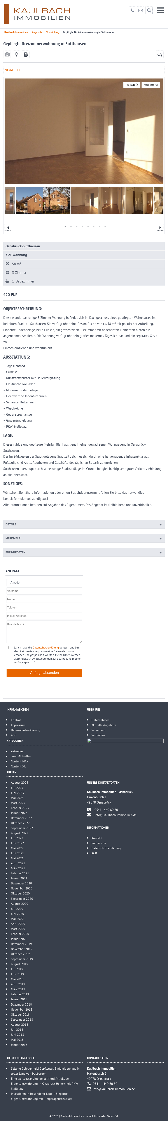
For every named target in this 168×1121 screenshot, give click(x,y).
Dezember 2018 (21, 1004)
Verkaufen (98, 730)
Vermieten (98, 735)
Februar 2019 (20, 994)
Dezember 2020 (21, 883)
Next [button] (160, 227)
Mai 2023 (17, 798)
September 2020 (22, 898)
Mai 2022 (17, 848)
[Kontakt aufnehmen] (159, 54)
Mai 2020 (17, 919)
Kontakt (16, 720)
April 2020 (18, 924)
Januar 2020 (19, 939)
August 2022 (19, 833)
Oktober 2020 (20, 893)
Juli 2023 (17, 788)
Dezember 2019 (21, 944)
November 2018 (21, 1009)
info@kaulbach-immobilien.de (115, 815)
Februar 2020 (20, 934)
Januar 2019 (19, 999)
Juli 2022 (17, 838)
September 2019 (22, 959)
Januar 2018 (19, 1045)
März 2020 (18, 929)
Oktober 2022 (20, 823)
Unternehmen (100, 720)
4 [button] (80, 227)
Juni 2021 (17, 853)
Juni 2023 (17, 793)
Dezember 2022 (21, 818)
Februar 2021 (20, 873)
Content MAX (19, 761)
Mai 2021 (17, 858)
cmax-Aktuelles (21, 756)
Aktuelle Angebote (103, 725)
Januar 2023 (19, 813)
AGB (13, 735)
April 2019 (18, 984)
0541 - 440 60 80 (106, 810)
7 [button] (97, 227)
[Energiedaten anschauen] (16, 54)
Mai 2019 (17, 979)
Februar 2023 (20, 808)
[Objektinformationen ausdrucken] (25, 54)
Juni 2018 (17, 1034)
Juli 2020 (17, 909)
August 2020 (19, 903)
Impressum (18, 725)
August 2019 (19, 964)
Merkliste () (151, 84)
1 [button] (63, 227)
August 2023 (19, 782)
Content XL (18, 766)
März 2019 (18, 989)
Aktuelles (17, 751)
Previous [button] (8, 227)
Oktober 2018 (20, 1014)
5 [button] (86, 227)
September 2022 (22, 828)
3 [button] (75, 227)
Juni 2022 (17, 843)
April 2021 (18, 863)
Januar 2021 (19, 878)
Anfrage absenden (44, 673)
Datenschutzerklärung (46, 647)
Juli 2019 (17, 969)
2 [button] (69, 227)
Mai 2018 (17, 1039)
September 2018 (22, 1019)
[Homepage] (37, 14)
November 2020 (21, 888)
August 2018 (19, 1024)
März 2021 (18, 868)
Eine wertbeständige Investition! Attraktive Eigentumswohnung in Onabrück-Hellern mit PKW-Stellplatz (45, 1083)
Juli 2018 (17, 1029)
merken (130, 84)
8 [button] (103, 227)
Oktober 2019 (20, 954)
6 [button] (92, 227)
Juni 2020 (17, 914)
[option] (84, 131)
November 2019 (21, 949)
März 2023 (18, 803)
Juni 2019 (17, 974)
